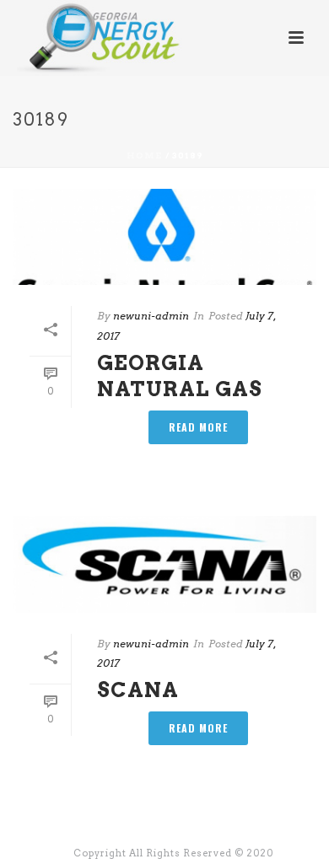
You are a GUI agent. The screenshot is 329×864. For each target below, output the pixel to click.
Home (145, 155)
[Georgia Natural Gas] (164, 237)
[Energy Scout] (83, 38)
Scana (138, 690)
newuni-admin (151, 315)
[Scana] (164, 564)
